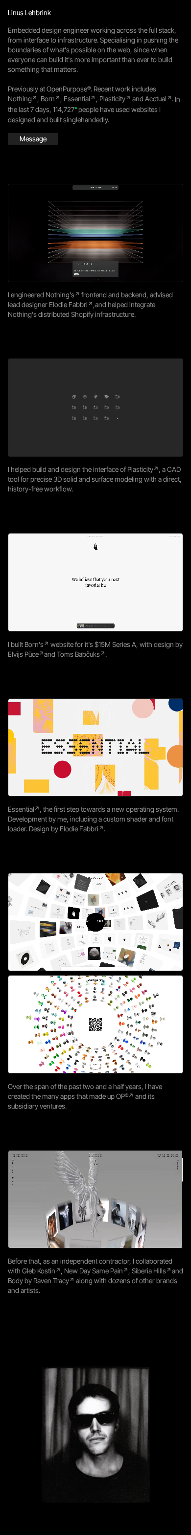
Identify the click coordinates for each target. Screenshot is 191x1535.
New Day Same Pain (93, 1271)
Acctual (156, 98)
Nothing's (60, 294)
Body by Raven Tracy (38, 1280)
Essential (77, 98)
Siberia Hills (149, 1271)
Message (33, 138)
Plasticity (112, 98)
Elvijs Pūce (23, 654)
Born (48, 98)
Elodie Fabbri (68, 304)
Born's (34, 644)
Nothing (20, 98)
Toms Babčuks (78, 654)
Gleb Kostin (38, 1271)
